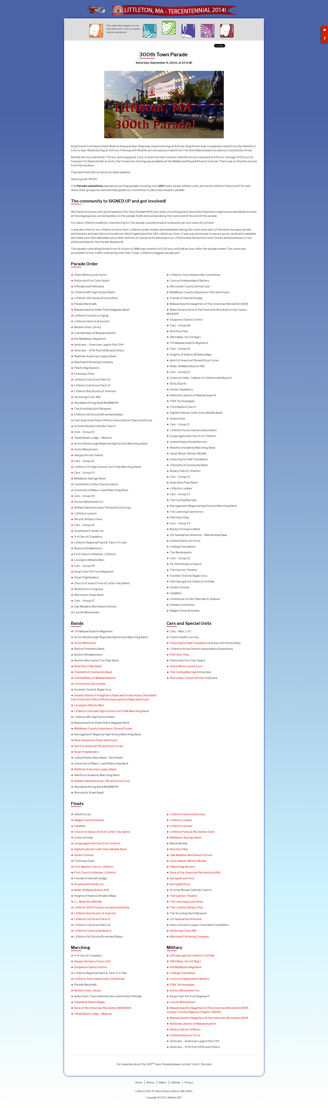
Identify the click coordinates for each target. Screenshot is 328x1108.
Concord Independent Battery (189, 978)
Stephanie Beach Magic (89, 1002)
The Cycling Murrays (183, 672)
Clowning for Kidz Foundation (189, 643)
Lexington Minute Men (89, 705)
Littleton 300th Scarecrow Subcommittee (101, 907)
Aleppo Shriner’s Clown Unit (92, 961)
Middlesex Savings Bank (185, 837)
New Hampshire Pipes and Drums (95, 740)
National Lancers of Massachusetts (193, 1023)
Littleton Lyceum (181, 826)
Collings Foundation (183, 973)
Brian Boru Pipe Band (88, 666)
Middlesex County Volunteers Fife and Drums (103, 728)
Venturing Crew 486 (183, 930)
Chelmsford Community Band (93, 672)
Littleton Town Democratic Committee (99, 978)
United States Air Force (185, 1035)
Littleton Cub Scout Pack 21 (92, 919)
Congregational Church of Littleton (97, 843)
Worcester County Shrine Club (190, 678)
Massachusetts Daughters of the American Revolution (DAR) (209, 1018)
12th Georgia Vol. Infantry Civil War (192, 955)
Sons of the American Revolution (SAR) (195, 872)
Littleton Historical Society (187, 814)
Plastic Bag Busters (182, 866)
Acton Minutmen (85, 643)
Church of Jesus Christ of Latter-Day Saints (102, 831)
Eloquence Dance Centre (90, 967)
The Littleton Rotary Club (186, 907)
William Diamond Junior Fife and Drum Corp (102, 781)
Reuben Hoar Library (87, 990)
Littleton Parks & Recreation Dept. (192, 831)
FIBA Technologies (182, 984)
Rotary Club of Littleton (185, 1029)
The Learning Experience (186, 901)
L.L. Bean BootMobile (88, 901)
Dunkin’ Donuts (84, 855)
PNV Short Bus (179, 654)
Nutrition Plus (179, 849)
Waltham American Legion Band (95, 769)
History (150, 1082)
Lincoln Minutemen (182, 1002)
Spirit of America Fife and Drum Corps (98, 746)
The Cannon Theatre (183, 895)
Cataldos (80, 826)
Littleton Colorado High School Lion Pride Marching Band (111, 711)
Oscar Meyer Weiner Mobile (188, 861)
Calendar (175, 1082)
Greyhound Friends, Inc (89, 884)
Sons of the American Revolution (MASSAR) (102, 1008)
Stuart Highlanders (86, 752)
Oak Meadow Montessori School (191, 855)
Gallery (162, 1082)
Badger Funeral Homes (89, 820)
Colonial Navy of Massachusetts (95, 678)
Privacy (188, 1082)
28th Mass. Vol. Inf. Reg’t (185, 961)
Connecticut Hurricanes (90, 683)
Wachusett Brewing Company (189, 936)
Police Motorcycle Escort (186, 666)
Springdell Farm (180, 884)
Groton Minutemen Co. (185, 990)
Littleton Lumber (181, 820)
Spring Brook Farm (182, 878)
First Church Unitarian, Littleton (95, 872)
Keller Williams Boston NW (91, 890)
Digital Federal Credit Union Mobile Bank (100, 849)
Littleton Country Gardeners (92, 930)
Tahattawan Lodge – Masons (93, 1013)
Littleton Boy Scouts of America (95, 913)
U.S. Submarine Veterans (186, 919)
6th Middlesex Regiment (186, 967)
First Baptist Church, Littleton (93, 866)
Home (138, 1082)
